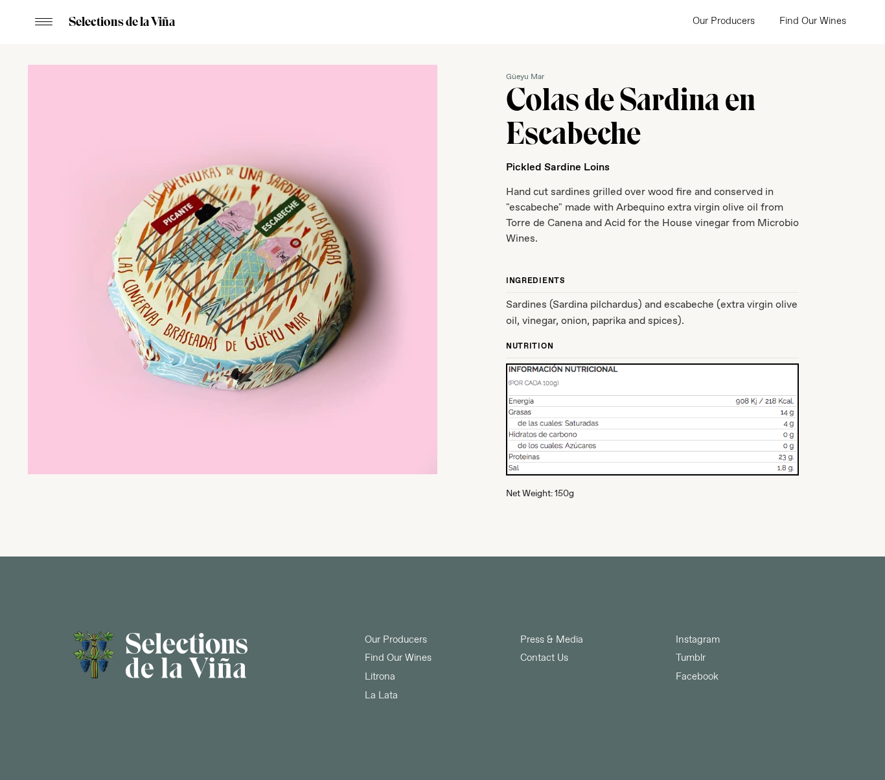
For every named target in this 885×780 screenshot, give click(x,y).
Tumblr (691, 658)
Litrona (380, 677)
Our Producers (724, 21)
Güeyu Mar (525, 77)
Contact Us (544, 658)
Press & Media (551, 640)
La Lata (381, 695)
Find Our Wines (812, 21)
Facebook (697, 677)
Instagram (698, 640)
